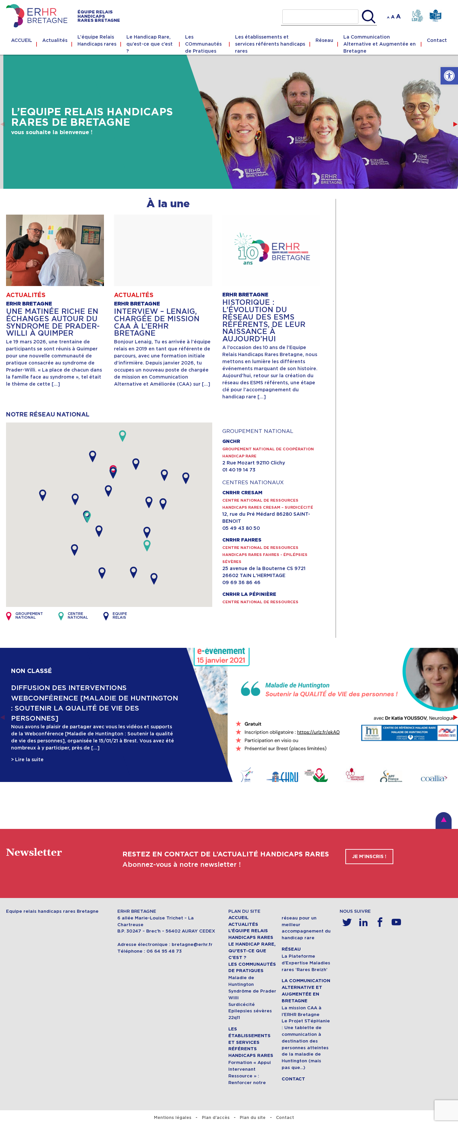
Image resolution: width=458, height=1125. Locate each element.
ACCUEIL (21, 40)
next (455, 124)
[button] (449, 76)
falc (435, 15)
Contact (437, 40)
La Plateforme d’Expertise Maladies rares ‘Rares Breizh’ (306, 963)
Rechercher (369, 16)
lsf (417, 15)
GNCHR (231, 441)
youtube (396, 922)
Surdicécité (241, 1004)
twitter (347, 922)
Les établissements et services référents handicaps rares (270, 44)
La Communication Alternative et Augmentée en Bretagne (379, 44)
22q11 (234, 1017)
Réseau (324, 40)
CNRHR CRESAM (242, 493)
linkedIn (363, 922)
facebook (380, 922)
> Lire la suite (27, 759)
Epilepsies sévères (250, 1010)
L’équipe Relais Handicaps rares (96, 40)
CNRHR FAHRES (242, 540)
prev (2, 124)
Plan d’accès (216, 1117)
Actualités (54, 40)
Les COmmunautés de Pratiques (203, 44)
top (443, 820)
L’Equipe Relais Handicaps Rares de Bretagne (92, 117)
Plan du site (253, 1117)
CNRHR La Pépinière (249, 594)
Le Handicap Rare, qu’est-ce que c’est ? (149, 44)
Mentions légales (172, 1117)
